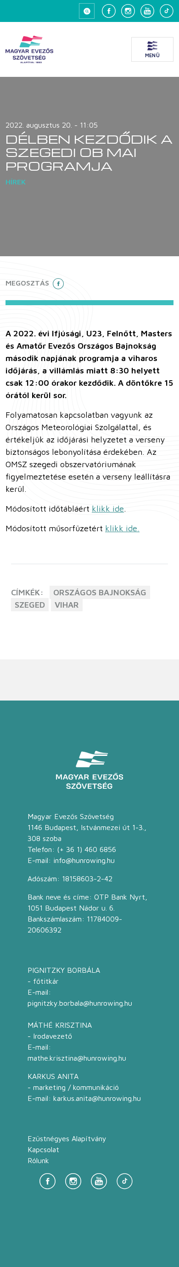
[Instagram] (128, 11)
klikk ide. (122, 528)
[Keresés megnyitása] (87, 11)
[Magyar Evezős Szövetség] (29, 49)
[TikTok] (166, 11)
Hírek (16, 182)
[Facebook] (109, 11)
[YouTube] (147, 11)
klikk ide (108, 508)
